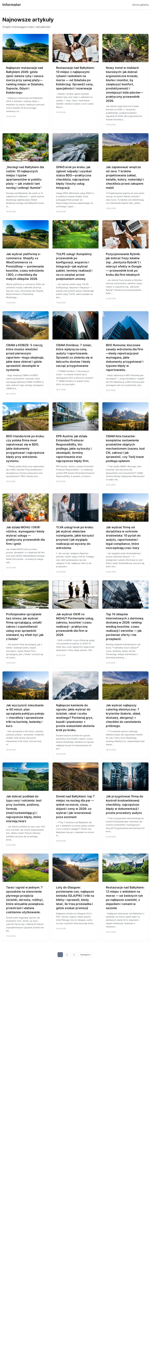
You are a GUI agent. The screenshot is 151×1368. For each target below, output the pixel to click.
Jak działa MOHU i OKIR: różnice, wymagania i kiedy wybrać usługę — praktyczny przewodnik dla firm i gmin (25, 536)
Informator (11, 5)
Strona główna (140, 4)
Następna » (85, 954)
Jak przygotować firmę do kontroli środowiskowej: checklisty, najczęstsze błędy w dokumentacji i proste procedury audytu (124, 805)
